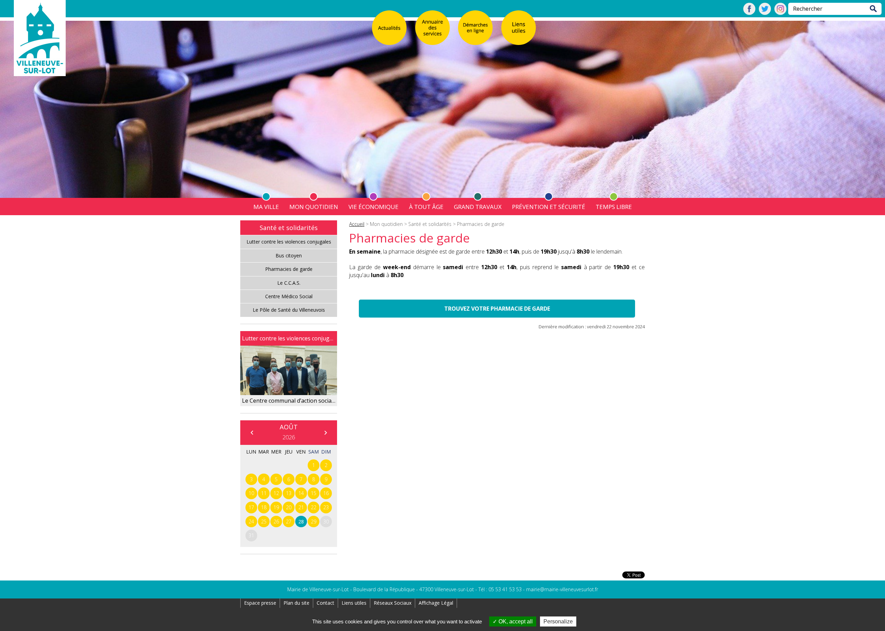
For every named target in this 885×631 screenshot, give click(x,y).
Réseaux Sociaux (392, 603)
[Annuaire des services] (432, 27)
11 (264, 493)
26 (276, 521)
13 (288, 493)
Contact (325, 603)
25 (264, 521)
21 (301, 507)
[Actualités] (389, 27)
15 (313, 493)
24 (251, 521)
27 (288, 521)
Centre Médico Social (289, 296)
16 (326, 493)
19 (276, 507)
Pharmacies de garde (289, 269)
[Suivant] (325, 432)
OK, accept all (515, 621)
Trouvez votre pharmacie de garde (497, 308)
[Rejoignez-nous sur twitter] (765, 13)
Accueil (356, 224)
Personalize (558, 621)
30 (326, 521)
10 (251, 493)
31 (251, 535)
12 (276, 493)
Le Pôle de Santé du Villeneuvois (289, 310)
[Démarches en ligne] (475, 27)
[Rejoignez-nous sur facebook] (749, 13)
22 (313, 507)
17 (251, 507)
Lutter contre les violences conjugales (288, 241)
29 (313, 521)
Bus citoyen (289, 255)
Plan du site (296, 603)
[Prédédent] (251, 432)
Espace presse (260, 603)
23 (326, 507)
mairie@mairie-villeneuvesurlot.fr (562, 589)
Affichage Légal (436, 603)
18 (264, 507)
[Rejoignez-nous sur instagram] (780, 13)
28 (301, 521)
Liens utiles (354, 603)
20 (288, 507)
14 (301, 493)
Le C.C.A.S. (288, 283)
